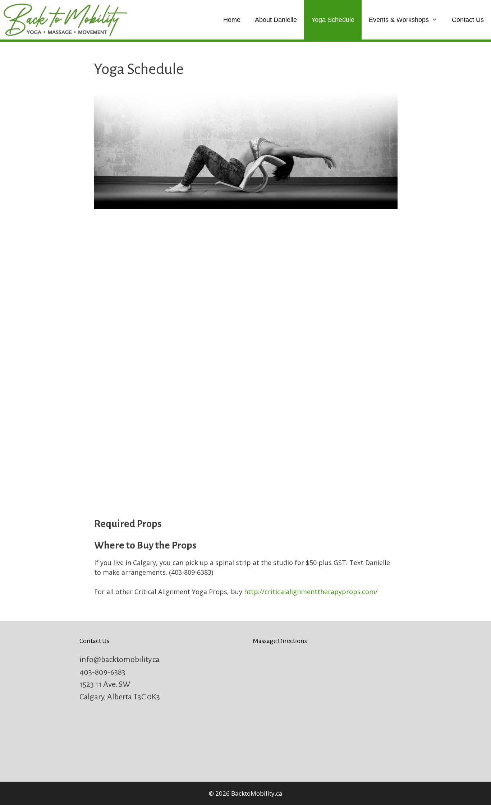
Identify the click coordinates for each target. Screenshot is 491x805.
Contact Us (468, 19)
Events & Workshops (399, 19)
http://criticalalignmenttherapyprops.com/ (311, 591)
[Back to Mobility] (67, 20)
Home (231, 19)
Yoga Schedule (332, 19)
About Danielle (276, 19)
